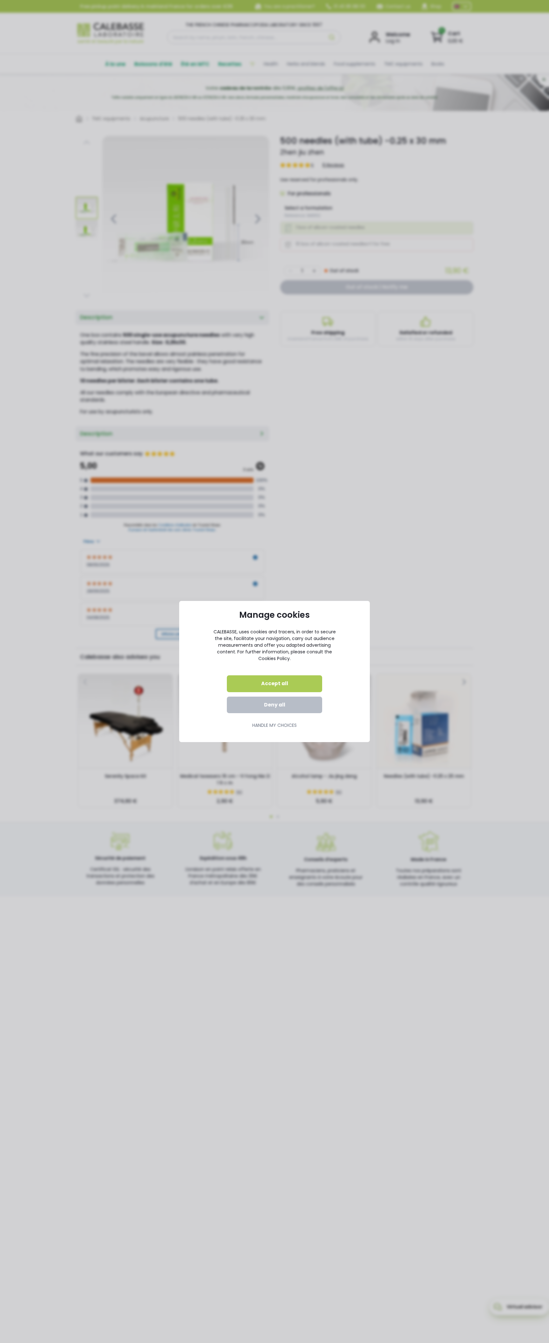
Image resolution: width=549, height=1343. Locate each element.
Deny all (274, 704)
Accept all (274, 683)
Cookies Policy (274, 658)
